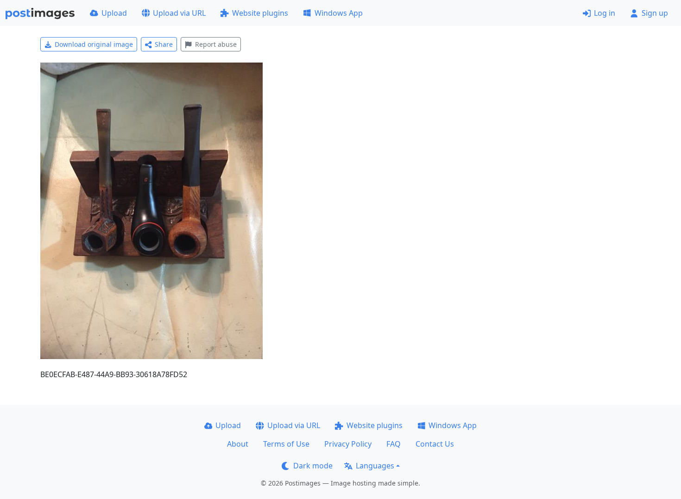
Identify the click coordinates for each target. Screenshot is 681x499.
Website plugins (260, 13)
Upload (114, 13)
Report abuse (216, 44)
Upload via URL (179, 13)
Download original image (94, 44)
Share (164, 44)
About (237, 444)
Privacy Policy (348, 444)
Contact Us (435, 444)
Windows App (339, 13)
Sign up (655, 13)
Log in (604, 13)
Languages (375, 466)
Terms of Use (286, 444)
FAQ (393, 444)
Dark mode (313, 466)
